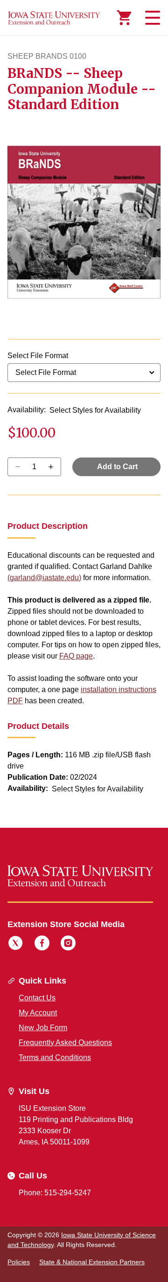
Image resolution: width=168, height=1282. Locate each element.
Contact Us (37, 998)
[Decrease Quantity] (54, 467)
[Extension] (54, 17)
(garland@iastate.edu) (44, 578)
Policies (18, 1262)
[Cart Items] (124, 18)
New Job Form (43, 1028)
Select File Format (37, 356)
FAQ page (76, 656)
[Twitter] (15, 944)
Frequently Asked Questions (65, 1042)
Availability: (26, 410)
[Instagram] (68, 944)
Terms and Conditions (55, 1057)
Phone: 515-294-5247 (55, 1193)
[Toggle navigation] (151, 17)
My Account (38, 1013)
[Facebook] (42, 944)
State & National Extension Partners (92, 1262)
